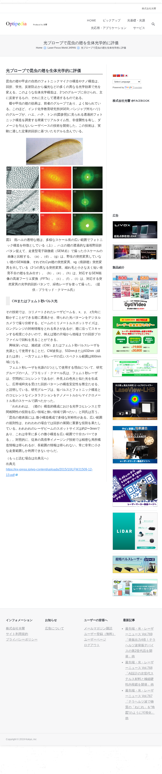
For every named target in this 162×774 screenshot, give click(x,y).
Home (39, 47)
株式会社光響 (149, 8)
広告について (54, 628)
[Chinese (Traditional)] (118, 75)
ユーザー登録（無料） (100, 634)
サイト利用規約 (17, 634)
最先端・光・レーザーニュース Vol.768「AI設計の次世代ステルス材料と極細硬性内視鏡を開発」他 (139, 673)
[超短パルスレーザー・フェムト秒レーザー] (135, 572)
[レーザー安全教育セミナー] (135, 352)
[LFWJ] (135, 258)
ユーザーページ (95, 639)
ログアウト (92, 645)
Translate (137, 87)
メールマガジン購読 (98, 628)
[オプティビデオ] (135, 309)
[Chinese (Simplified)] (114, 75)
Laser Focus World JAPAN (62, 47)
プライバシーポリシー (22, 639)
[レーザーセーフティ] (135, 595)
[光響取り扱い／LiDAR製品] (135, 549)
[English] (122, 75)
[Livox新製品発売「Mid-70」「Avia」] (135, 237)
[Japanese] (126, 75)
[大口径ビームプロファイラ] (135, 419)
